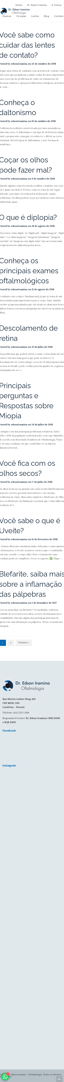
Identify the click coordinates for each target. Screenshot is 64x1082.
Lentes (35, 16)
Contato (59, 16)
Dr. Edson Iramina (37, 5)
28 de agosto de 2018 (43, 226)
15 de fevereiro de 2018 (45, 539)
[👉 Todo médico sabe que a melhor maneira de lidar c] (32, 997)
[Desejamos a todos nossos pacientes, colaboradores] (32, 788)
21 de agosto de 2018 (43, 289)
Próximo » (23, 642)
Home (19, 5)
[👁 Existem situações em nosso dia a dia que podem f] (32, 858)
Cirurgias (21, 16)
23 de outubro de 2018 (44, 63)
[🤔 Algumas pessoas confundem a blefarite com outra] (32, 927)
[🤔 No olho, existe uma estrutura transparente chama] (32, 893)
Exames (7, 16)
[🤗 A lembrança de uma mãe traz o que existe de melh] (32, 1031)
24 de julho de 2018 (42, 424)
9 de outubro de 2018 (43, 178)
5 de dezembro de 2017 (44, 602)
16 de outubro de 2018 (44, 121)
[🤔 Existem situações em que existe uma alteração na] (32, 962)
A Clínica (56, 5)
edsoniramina (19, 63)
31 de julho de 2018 (42, 346)
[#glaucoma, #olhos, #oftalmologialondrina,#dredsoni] (32, 823)
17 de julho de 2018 (42, 481)
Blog (46, 16)
